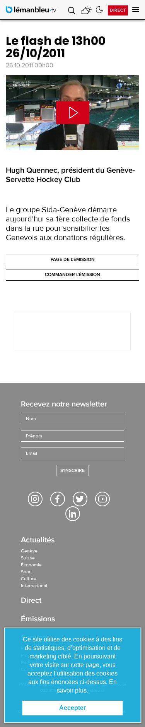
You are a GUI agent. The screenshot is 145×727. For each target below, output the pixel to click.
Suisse (28, 558)
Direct (118, 10)
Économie (31, 565)
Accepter (72, 708)
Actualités (38, 541)
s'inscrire (72, 470)
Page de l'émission (73, 259)
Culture (28, 579)
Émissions (38, 620)
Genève (29, 551)
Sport (26, 572)
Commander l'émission (72, 275)
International (34, 586)
